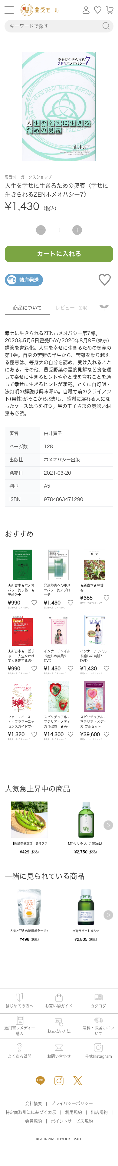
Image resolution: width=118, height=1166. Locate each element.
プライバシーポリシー (72, 1103)
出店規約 (99, 1112)
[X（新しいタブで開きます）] (77, 1080)
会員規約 (33, 1121)
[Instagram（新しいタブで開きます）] (59, 1080)
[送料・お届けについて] (98, 1026)
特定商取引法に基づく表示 (30, 1112)
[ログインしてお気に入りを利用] (98, 10)
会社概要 (33, 1103)
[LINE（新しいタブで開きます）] (40, 1080)
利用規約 (73, 1112)
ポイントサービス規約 (72, 1121)
